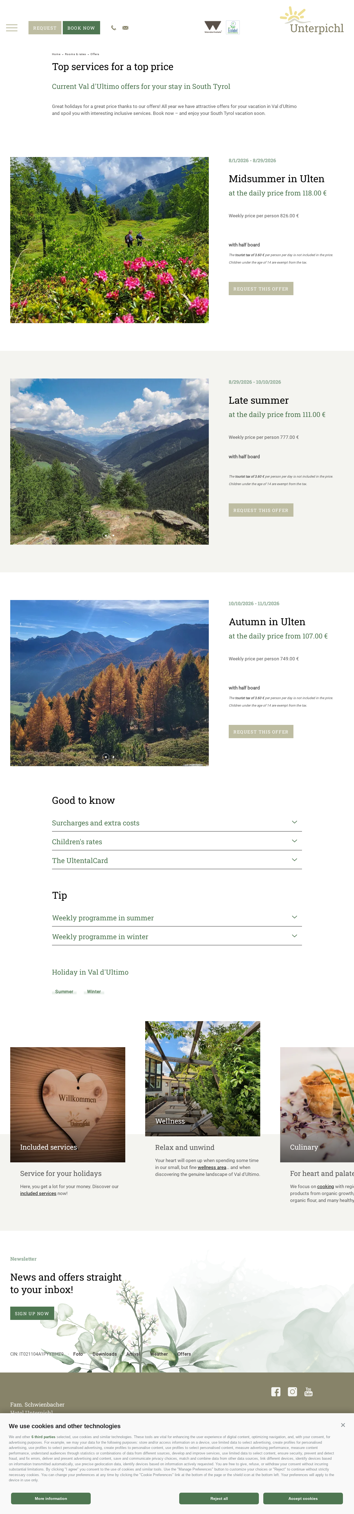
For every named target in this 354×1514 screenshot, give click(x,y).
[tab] (102, 314)
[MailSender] (125, 28)
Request (45, 28)
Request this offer (261, 289)
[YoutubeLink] (308, 1393)
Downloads (105, 1354)
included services (38, 1193)
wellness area (212, 1167)
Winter (94, 991)
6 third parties (43, 1437)
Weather (159, 1354)
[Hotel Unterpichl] (312, 20)
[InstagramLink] (292, 1393)
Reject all (219, 1498)
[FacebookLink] (275, 1393)
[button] (343, 1425)
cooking (325, 1186)
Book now (81, 28)
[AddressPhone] (113, 28)
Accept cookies (303, 1498)
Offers (184, 1354)
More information (51, 1498)
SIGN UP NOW (32, 1313)
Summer (64, 991)
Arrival (133, 1354)
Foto (78, 1354)
